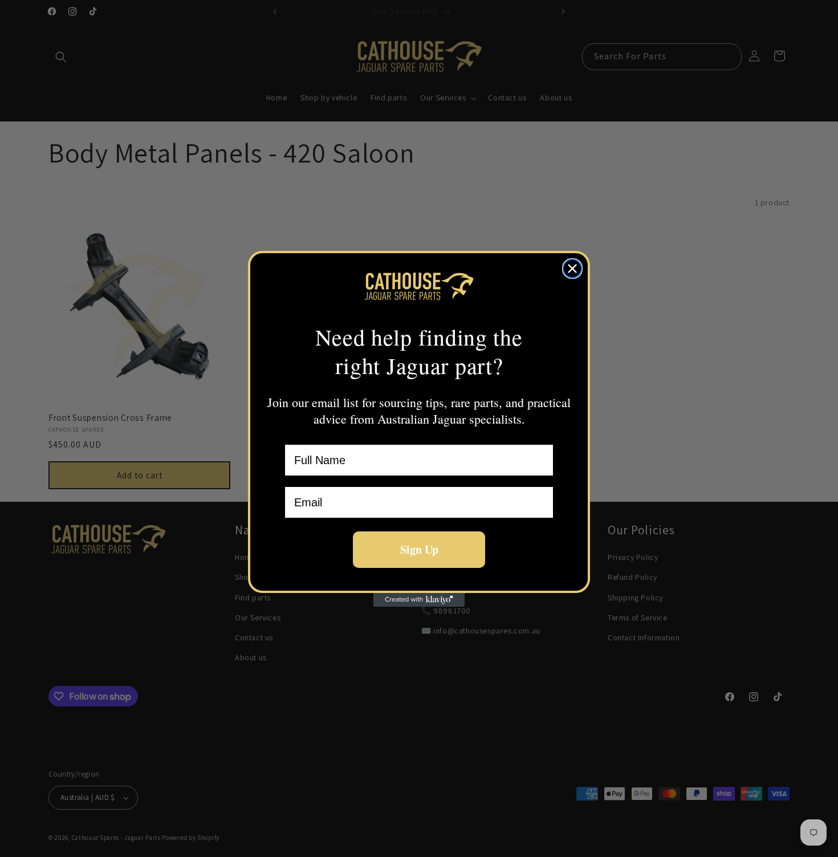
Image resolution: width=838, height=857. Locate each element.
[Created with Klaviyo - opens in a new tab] (419, 600)
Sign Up (419, 549)
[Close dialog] (572, 268)
